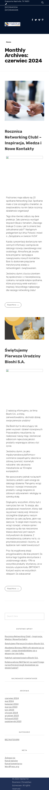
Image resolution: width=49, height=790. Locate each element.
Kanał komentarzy (13, 764)
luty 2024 (9, 710)
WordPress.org (12, 766)
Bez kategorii (12, 740)
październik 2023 (13, 721)
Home (8, 42)
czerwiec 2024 (12, 698)
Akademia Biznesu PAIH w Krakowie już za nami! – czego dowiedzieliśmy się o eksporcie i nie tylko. (24, 651)
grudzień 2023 (12, 716)
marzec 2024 (11, 707)
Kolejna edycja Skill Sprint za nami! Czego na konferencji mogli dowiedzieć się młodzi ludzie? (24, 665)
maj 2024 (9, 701)
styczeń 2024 (11, 713)
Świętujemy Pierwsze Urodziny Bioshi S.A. (22, 356)
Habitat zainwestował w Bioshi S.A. (21, 658)
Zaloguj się (10, 758)
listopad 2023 (11, 719)
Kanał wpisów (11, 761)
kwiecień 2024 (12, 704)
